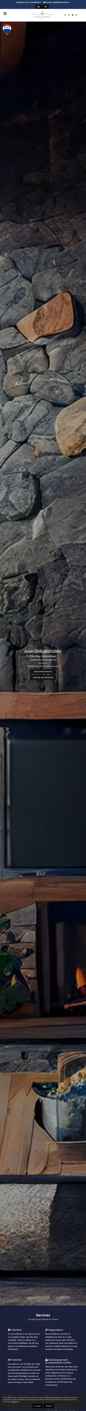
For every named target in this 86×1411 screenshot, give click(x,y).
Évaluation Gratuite (43, 672)
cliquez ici (15, 1402)
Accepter (37, 1406)
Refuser (49, 1406)
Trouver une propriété (43, 677)
